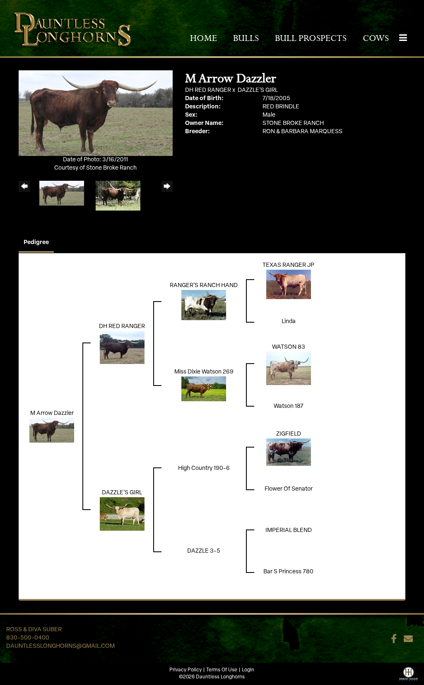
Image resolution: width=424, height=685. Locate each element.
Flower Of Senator (289, 489)
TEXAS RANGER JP (288, 265)
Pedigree (36, 243)
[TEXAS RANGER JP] (288, 284)
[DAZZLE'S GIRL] (122, 514)
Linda (289, 322)
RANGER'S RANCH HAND (204, 286)
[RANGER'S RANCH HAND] (203, 305)
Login (248, 670)
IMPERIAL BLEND (288, 530)
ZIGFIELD (288, 434)
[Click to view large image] (96, 113)
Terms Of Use (221, 670)
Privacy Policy (185, 670)
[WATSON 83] (288, 368)
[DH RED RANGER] (122, 348)
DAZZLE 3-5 (203, 551)
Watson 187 (289, 406)
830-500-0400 (27, 638)
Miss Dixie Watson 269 (204, 372)
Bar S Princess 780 (288, 572)
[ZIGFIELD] (288, 452)
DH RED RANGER (208, 90)
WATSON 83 (288, 347)
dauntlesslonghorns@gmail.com (60, 646)
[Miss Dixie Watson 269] (203, 389)
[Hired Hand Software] (408, 673)
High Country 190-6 (204, 468)
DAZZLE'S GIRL (258, 90)
